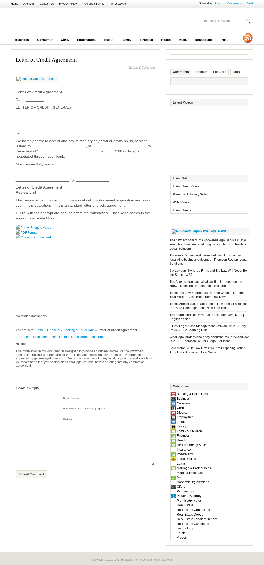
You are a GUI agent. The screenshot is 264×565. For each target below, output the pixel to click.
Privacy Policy (68, 3)
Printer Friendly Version (37, 227)
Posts (218, 3)
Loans (181, 463)
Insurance (184, 449)
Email (249, 3)
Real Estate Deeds (190, 514)
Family (126, 40)
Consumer (45, 40)
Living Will (180, 178)
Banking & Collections (141, 67)
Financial (146, 40)
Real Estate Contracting (193, 510)
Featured (219, 72)
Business (22, 40)
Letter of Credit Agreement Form (81, 337)
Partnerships (186, 491)
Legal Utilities (186, 459)
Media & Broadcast (190, 473)
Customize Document (36, 237)
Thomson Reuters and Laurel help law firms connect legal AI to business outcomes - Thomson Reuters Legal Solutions (209, 260)
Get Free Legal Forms (78, 22)
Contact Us (47, 3)
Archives (29, 3)
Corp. (65, 40)
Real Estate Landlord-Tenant (197, 519)
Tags (236, 72)
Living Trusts (182, 210)
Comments (234, 3)
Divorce (182, 412)
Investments (185, 454)
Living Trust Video (186, 186)
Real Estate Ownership (193, 524)
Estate (108, 40)
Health (166, 40)
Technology (185, 528)
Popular (201, 72)
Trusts (224, 40)
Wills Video (181, 202)
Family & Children (189, 431)
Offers (181, 487)
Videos (182, 538)
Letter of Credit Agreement (46, 59)
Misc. (183, 40)
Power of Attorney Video (190, 194)
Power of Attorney (189, 496)
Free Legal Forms (93, 3)
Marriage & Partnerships (194, 468)
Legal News (217, 231)
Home (14, 3)
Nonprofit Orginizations (193, 482)
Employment (86, 40)
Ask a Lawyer (118, 3)
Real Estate (203, 40)
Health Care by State (191, 445)
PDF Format (29, 232)
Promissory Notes (189, 500)
